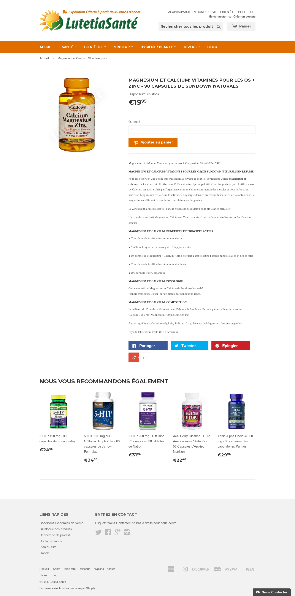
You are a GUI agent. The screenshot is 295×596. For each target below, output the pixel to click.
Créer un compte (244, 16)
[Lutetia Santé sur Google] (117, 533)
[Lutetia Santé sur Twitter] (98, 533)
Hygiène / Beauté (157, 47)
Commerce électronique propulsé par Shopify (68, 588)
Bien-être (94, 47)
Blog (212, 47)
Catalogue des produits (56, 529)
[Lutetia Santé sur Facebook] (108, 533)
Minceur (122, 47)
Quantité (134, 121)
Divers (190, 47)
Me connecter (218, 16)
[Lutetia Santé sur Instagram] (127, 533)
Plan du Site (48, 546)
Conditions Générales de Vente (61, 522)
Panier (244, 26)
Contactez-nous (51, 541)
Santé (68, 47)
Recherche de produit (55, 535)
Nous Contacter (273, 592)
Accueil (47, 47)
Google (45, 553)
